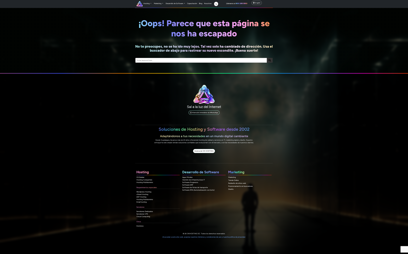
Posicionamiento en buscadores (240, 186)
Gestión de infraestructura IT (193, 180)
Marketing (158, 3)
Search (270, 60)
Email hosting (141, 202)
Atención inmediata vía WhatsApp (205, 113)
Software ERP (187, 185)
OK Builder (140, 177)
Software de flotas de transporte (195, 187)
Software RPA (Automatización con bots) (198, 190)
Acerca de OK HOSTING (204, 151)
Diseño (231, 189)
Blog (200, 3)
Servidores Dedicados (144, 211)
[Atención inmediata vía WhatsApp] (204, 115)
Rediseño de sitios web (237, 183)
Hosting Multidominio (144, 182)
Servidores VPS (142, 214)
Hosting (146, 3)
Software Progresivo (190, 182)
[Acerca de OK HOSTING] (204, 153)
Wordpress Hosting (143, 192)
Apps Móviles (187, 177)
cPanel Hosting (142, 194)
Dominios (140, 226)
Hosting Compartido (144, 180)
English (257, 3)
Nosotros (208, 3)
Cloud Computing (143, 217)
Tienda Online (233, 180)
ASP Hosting (141, 197)
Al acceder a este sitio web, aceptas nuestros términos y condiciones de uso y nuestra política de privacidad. (204, 237)
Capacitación (192, 3)
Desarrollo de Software (175, 3)
